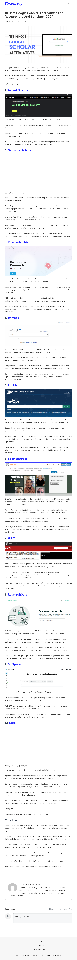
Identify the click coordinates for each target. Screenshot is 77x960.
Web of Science (18, 90)
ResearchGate (17, 594)
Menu (70, 3)
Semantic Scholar (20, 150)
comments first (65, 909)
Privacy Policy (38, 945)
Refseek (13, 318)
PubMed (13, 385)
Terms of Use (39, 942)
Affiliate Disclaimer (38, 949)
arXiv (11, 538)
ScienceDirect (17, 458)
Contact (38, 953)
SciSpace (14, 664)
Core (12, 723)
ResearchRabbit (18, 242)
